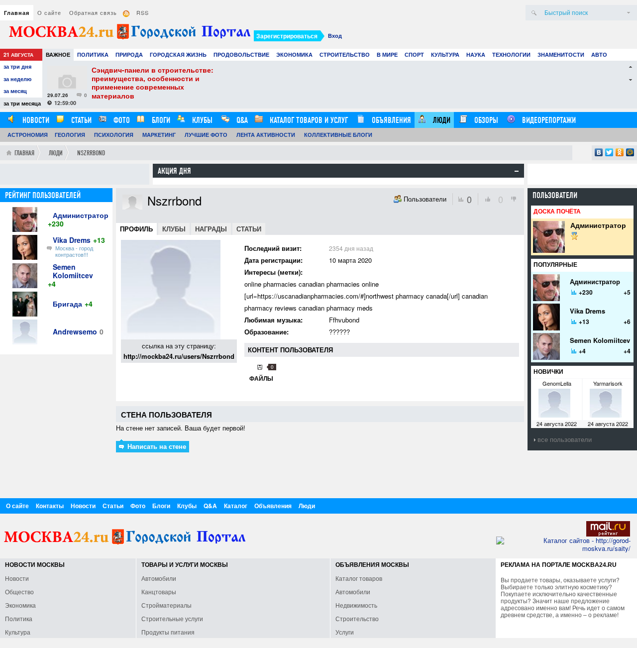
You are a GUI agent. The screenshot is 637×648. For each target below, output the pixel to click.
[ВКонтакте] (599, 152)
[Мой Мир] (630, 152)
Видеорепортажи (548, 120)
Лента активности (265, 134)
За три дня (17, 66)
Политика (92, 54)
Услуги (344, 632)
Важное (58, 54)
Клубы (201, 120)
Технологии (511, 54)
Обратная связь (93, 12)
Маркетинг (159, 134)
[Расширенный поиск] (629, 12)
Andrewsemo (75, 331)
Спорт (414, 54)
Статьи (80, 120)
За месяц (15, 91)
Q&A (241, 120)
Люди (440, 120)
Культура (445, 54)
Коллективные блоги (338, 134)
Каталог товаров (358, 578)
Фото (120, 120)
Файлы (261, 378)
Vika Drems (72, 240)
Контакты (50, 505)
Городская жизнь (178, 54)
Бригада (67, 304)
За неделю (17, 79)
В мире (387, 54)
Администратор (80, 215)
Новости (34, 120)
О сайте (49, 12)
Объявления (390, 120)
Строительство (344, 54)
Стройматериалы (166, 605)
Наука (475, 54)
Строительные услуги (172, 618)
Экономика (294, 54)
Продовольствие (241, 54)
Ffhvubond (344, 319)
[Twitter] (609, 152)
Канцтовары (158, 591)
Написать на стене (155, 446)
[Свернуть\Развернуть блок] (516, 171)
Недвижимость (356, 605)
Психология (113, 134)
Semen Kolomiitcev (73, 271)
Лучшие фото (206, 134)
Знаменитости (560, 54)
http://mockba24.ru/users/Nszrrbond (178, 355)
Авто (599, 54)
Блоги (160, 120)
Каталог (235, 505)
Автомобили (158, 578)
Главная (16, 12)
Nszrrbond (91, 153)
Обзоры (485, 120)
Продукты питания (168, 632)
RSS (142, 12)
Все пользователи (564, 439)
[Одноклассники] (620, 152)
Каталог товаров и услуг (308, 120)
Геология (70, 134)
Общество (19, 591)
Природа (129, 54)
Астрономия (27, 134)
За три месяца (22, 103)
